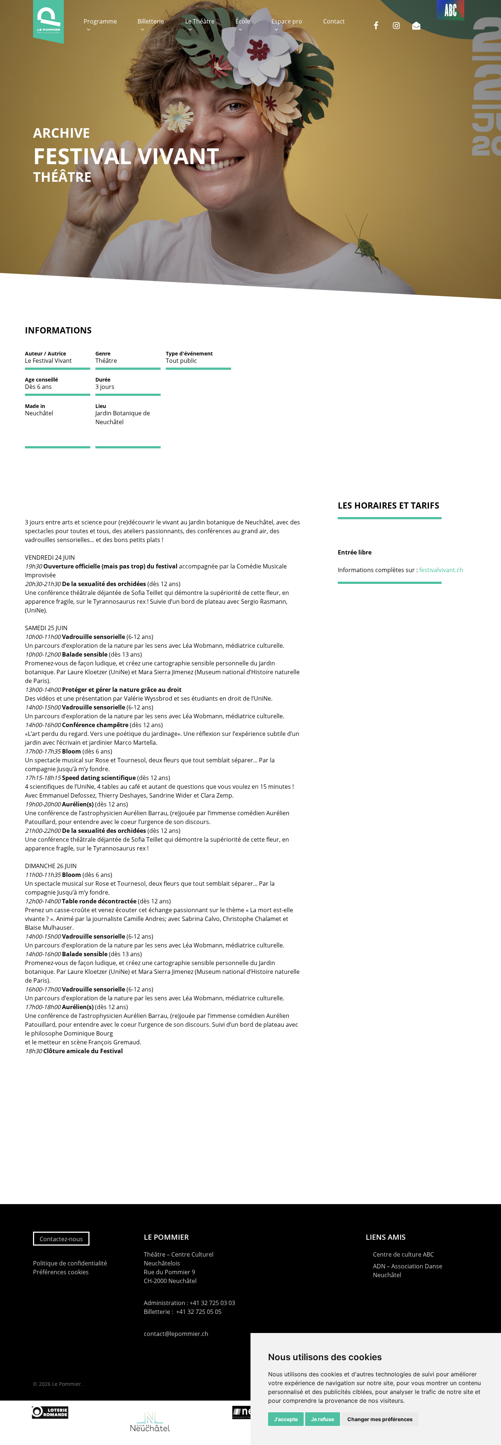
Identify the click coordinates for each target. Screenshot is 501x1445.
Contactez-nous (61, 1239)
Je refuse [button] (322, 1419)
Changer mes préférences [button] (380, 1419)
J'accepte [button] (286, 1419)
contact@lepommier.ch (176, 1334)
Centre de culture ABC (403, 1254)
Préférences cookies (61, 1272)
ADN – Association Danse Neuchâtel (407, 1270)
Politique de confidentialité (70, 1263)
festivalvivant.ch (441, 570)
